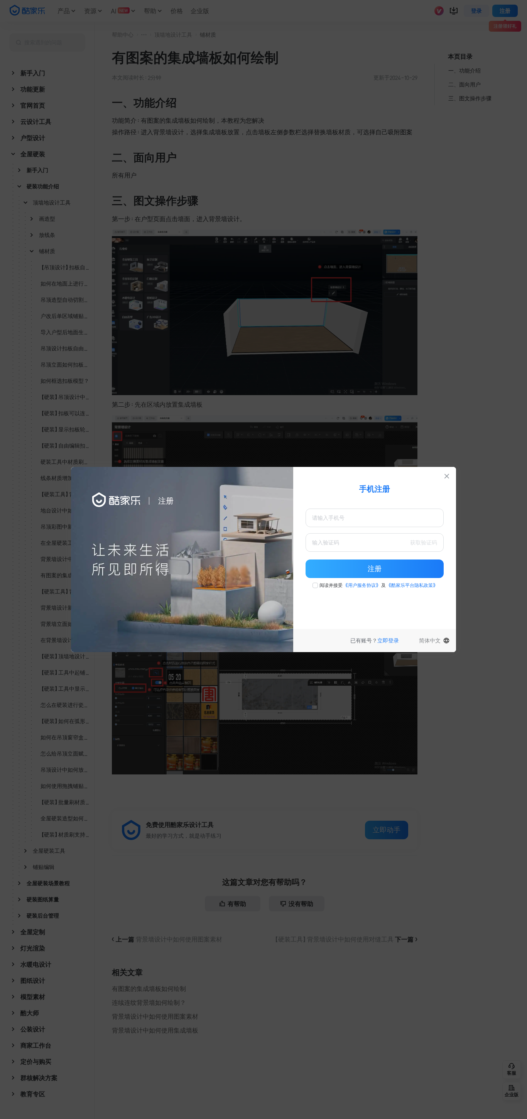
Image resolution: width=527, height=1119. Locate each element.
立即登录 (388, 640)
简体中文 (430, 640)
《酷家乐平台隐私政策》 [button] (412, 585)
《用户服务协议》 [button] (362, 585)
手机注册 (374, 489)
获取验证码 (423, 542)
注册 (375, 568)
